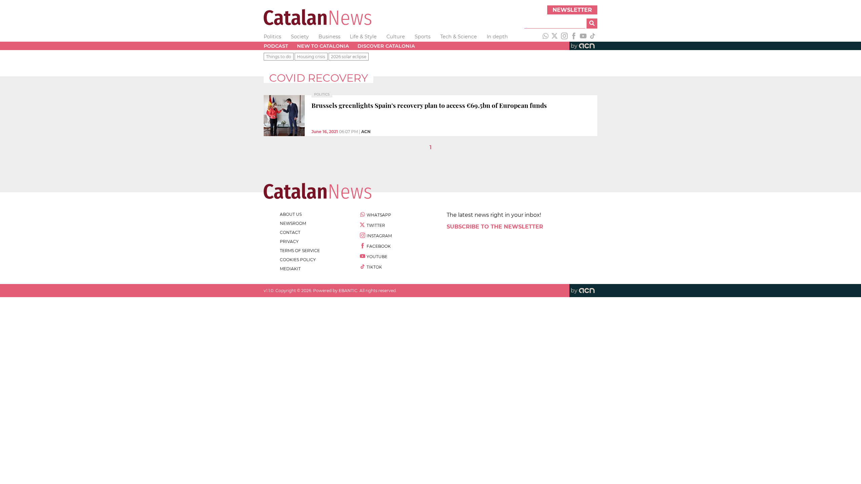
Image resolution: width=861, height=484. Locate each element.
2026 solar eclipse (348, 56)
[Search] (592, 23)
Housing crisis (311, 56)
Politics (272, 37)
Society (300, 37)
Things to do (278, 56)
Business (329, 37)
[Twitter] (555, 37)
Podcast (276, 46)
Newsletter (572, 10)
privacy (289, 241)
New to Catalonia (323, 46)
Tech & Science (458, 37)
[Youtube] (583, 37)
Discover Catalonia (386, 46)
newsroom (293, 223)
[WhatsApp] (545, 37)
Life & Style (363, 37)
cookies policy (298, 259)
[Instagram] (564, 37)
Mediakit (290, 268)
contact (290, 232)
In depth (497, 37)
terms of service (300, 250)
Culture (395, 37)
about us (291, 214)
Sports (422, 37)
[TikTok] (592, 37)
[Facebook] (573, 37)
